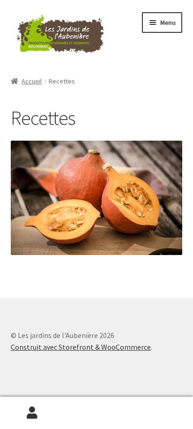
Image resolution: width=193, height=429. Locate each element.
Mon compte (32, 413)
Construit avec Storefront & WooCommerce (81, 347)
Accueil (32, 81)
